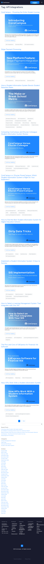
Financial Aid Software (6, 443)
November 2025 (4, 457)
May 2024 (3, 481)
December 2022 (4, 503)
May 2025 (3, 464)
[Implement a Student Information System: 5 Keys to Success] (22, 274)
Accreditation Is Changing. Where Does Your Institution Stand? (15, 430)
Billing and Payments (20, 80)
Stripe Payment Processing (11, 49)
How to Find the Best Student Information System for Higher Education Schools (21, 221)
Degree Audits (9, 122)
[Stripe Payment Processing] (22, 60)
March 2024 (4, 485)
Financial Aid (17, 122)
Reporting (33, 122)
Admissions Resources (11, 118)
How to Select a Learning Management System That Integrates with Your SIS (21, 304)
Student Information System (7, 445)
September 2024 (5, 475)
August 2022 (4, 508)
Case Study (3, 442)
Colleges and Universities (20, 120)
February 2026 (4, 453)
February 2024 (4, 486)
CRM (30, 120)
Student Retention (25, 124)
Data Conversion (19, 294)
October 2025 (4, 458)
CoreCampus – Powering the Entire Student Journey (20, 12)
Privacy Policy (27, 559)
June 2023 (3, 496)
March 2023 (3, 500)
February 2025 (4, 469)
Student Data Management (12, 124)
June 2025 (3, 463)
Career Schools (9, 120)
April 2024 (3, 483)
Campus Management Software (8, 440)
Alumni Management (11, 210)
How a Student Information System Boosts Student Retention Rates (20, 86)
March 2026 (3, 452)
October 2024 (4, 474)
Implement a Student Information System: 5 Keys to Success (20, 262)
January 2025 (4, 471)
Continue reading (10, 40)
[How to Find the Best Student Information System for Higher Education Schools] (22, 233)
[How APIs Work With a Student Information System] (22, 394)
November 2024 (5, 472)
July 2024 (3, 478)
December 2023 (4, 489)
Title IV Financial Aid (26, 377)
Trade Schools (35, 124)
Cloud (16, 254)
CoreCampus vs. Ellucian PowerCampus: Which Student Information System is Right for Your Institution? (19, 177)
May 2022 (3, 513)
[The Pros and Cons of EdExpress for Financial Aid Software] (22, 358)
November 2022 (4, 505)
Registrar (8, 339)
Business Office (18, 44)
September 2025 (5, 460)
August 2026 (4, 450)
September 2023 (5, 492)
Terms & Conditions (17, 559)
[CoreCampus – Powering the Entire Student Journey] (22, 23)
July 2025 (3, 461)
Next (24, 421)
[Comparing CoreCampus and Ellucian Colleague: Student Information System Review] (22, 145)
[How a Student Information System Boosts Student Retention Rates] (22, 98)
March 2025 (3, 467)
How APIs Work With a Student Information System (21, 383)
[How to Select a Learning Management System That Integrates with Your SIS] (22, 316)
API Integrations (9, 44)
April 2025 (3, 466)
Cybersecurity (35, 166)
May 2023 (3, 497)
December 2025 (4, 455)
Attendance (30, 118)
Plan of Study (26, 122)
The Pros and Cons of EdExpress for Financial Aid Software (19, 345)
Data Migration (32, 254)
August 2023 (4, 494)
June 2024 (3, 480)
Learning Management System (21, 168)
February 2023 (4, 502)
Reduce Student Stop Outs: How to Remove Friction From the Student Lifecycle (19, 432)
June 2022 (3, 511)
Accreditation (9, 337)
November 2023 (4, 491)
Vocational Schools (10, 127)
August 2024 (4, 477)
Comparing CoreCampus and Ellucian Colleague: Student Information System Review (19, 133)
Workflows (19, 127)
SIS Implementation (29, 44)
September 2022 (5, 506)
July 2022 (3, 510)
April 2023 (3, 499)
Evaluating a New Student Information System (11, 429)
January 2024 (4, 488)
